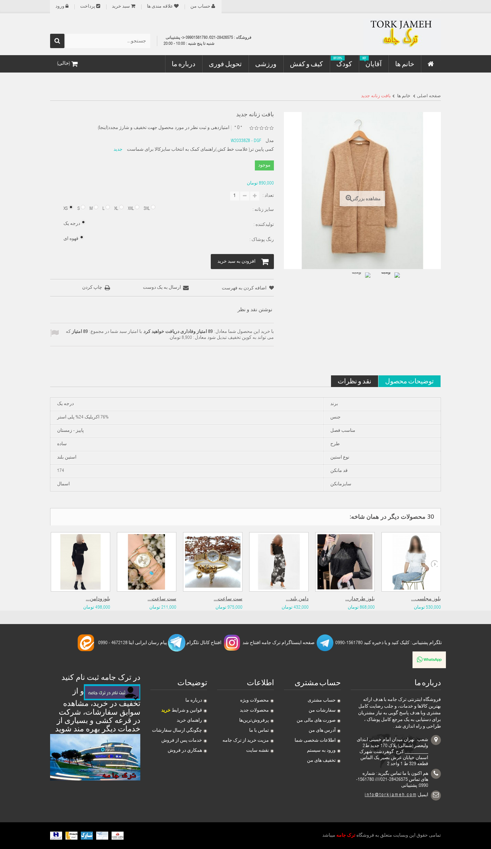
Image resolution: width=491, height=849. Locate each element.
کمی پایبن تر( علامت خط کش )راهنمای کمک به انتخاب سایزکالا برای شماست (200, 149)
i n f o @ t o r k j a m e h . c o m (390, 795)
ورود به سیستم (321, 750)
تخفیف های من (321, 760)
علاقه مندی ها (160, 6)
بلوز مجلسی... (426, 599)
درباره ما (193, 700)
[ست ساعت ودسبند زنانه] (146, 562)
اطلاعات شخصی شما (315, 740)
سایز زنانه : (263, 210)
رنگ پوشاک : (261, 240)
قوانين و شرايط (181, 710)
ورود (59, 6)
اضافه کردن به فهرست (245, 288)
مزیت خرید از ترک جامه (245, 740)
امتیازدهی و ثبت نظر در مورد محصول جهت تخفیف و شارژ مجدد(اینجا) (163, 128)
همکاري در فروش (185, 750)
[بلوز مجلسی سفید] (411, 562)
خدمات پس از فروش (181, 740)
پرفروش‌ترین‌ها (254, 720)
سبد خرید (121, 6)
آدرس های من (322, 730)
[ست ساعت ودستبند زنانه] (212, 562)
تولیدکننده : (263, 225)
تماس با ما (259, 730)
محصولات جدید (254, 710)
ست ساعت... (162, 599)
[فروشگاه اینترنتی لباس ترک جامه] (379, 34)
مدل (270, 141)
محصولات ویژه (254, 700)
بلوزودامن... (98, 599)
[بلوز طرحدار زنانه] (345, 562)
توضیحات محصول (409, 381)
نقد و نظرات (354, 381)
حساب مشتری (322, 700)
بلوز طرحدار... (360, 599)
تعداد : (268, 196)
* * (238, 127)
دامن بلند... (297, 599)
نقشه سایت (257, 750)
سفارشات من (322, 710)
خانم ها (403, 96)
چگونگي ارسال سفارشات (177, 730)
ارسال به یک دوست (162, 287)
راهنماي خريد (189, 720)
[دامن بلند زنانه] (279, 562)
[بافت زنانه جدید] (359, 283)
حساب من (200, 6)
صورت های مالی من (316, 720)
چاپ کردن (92, 287)
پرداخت (87, 6)
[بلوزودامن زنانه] (80, 562)
